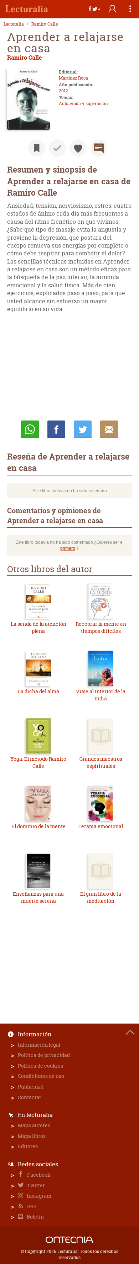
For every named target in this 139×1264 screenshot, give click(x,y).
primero (67, 548)
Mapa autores (34, 1125)
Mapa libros (32, 1136)
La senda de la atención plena (38, 627)
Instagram (38, 1195)
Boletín (35, 1216)
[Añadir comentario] (98, 148)
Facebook (38, 1174)
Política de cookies (40, 1065)
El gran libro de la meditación (100, 897)
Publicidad (30, 1086)
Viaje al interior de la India (100, 695)
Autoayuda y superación (83, 104)
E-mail (109, 429)
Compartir (56, 429)
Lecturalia (14, 24)
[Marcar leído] (57, 148)
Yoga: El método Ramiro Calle (38, 762)
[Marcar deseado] (78, 148)
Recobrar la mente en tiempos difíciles (101, 627)
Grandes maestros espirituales (100, 762)
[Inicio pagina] (130, 1032)
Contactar (29, 1097)
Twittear (83, 429)
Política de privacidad (44, 1055)
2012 (63, 91)
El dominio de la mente (38, 826)
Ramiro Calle (44, 24)
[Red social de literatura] (26, 9)
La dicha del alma (38, 691)
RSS (31, 1206)
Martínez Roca (73, 78)
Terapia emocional (100, 826)
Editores (28, 1146)
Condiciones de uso (41, 1076)
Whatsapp (30, 429)
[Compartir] (94, 9)
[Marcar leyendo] (36, 148)
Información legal (39, 1044)
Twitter (35, 1185)
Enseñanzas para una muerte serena (38, 897)
